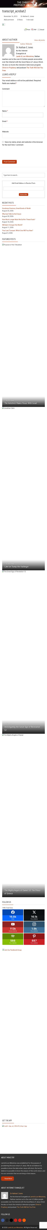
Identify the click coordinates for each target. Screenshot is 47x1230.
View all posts (39, 40)
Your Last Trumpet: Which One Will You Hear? (17, 230)
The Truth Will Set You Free (26, 1207)
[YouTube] (20, 1220)
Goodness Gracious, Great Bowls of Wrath (16, 208)
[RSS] (24, 1220)
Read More (8, 1178)
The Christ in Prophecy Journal (25, 4)
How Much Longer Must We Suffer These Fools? (18, 219)
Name (5, 111)
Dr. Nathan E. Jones (27, 16)
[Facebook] (2, 1220)
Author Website (26, 44)
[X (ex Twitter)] (7, 1220)
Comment (6, 89)
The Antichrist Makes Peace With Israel (20, 403)
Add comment (9, 20)
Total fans (9, 908)
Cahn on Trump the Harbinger (16, 566)
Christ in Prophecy (9, 68)
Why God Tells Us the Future (11, 214)
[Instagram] (11, 1220)
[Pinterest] (15, 1220)
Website (5, 132)
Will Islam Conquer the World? (12, 225)
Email (5, 121)
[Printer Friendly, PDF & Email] (34, 29)
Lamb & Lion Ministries (25, 56)
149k (4, 908)
